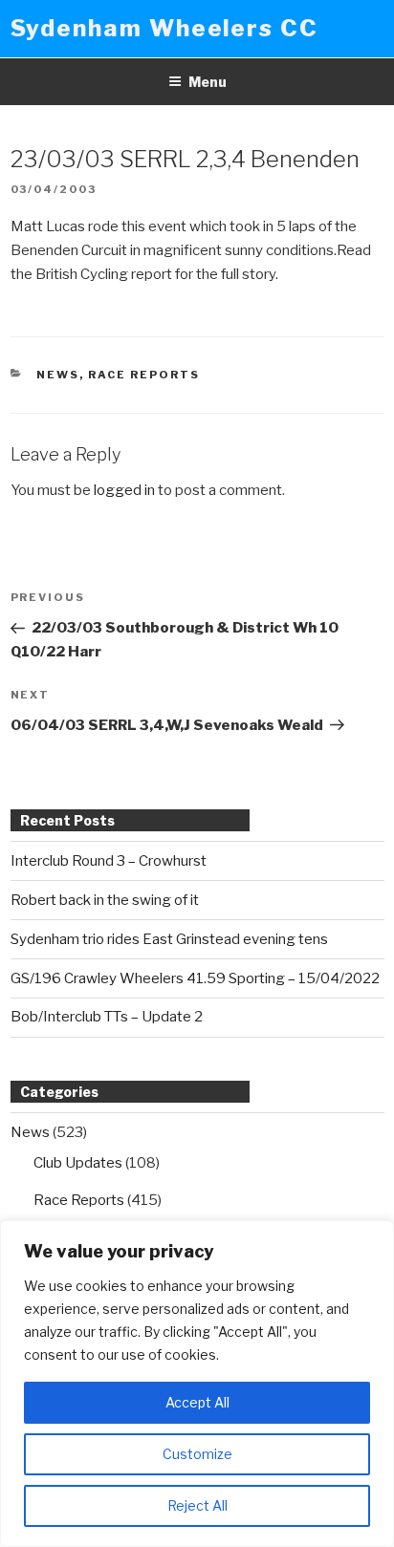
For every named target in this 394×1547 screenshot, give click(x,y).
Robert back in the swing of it (105, 900)
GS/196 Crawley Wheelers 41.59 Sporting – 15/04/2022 (195, 978)
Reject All (197, 1505)
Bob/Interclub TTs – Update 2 (107, 1016)
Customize (197, 1454)
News (57, 374)
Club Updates (77, 1162)
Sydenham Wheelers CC (164, 28)
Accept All (197, 1402)
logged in (124, 490)
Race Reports (144, 374)
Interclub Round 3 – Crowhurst (109, 861)
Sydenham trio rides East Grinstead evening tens (169, 939)
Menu (207, 82)
